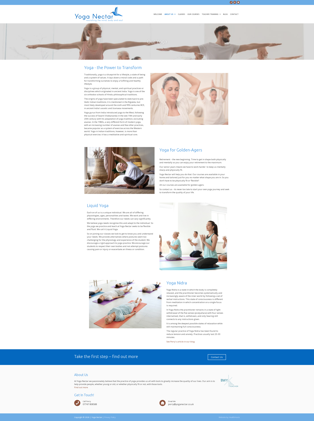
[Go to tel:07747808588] (231, 2)
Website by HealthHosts (229, 417)
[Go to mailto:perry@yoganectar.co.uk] (234, 2)
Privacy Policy (110, 417)
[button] (217, 357)
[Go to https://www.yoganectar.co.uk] (105, 14)
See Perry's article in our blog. (180, 341)
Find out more (81, 387)
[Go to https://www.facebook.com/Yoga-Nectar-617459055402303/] (238, 2)
